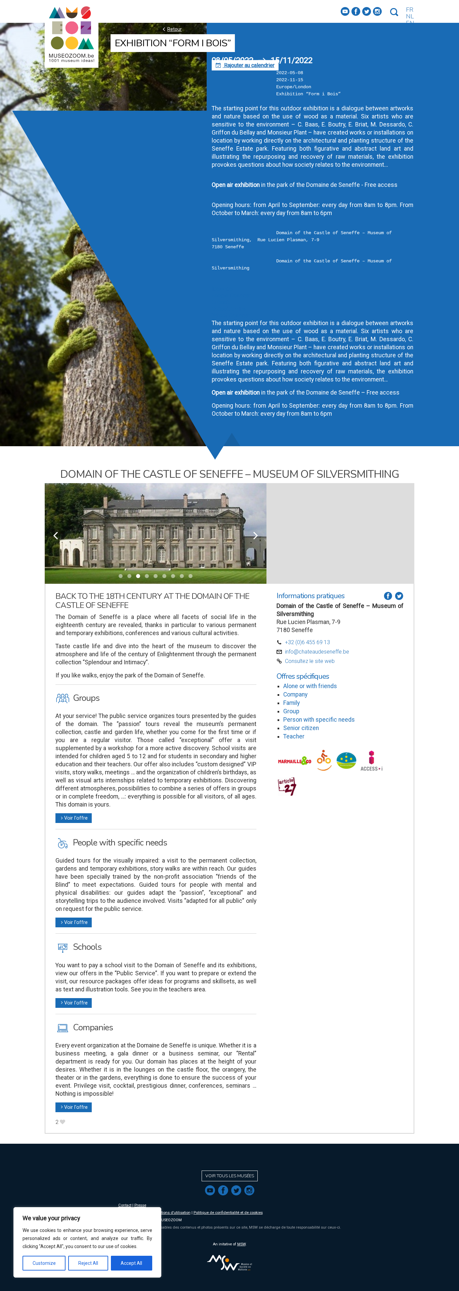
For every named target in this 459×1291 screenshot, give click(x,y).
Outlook (221, 302)
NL (410, 16)
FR (409, 10)
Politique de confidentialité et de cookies (228, 1212)
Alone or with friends (310, 686)
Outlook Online (229, 309)
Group (291, 711)
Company (295, 694)
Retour (171, 29)
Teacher (293, 736)
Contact (124, 1205)
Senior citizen (301, 728)
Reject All (88, 1263)
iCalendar (223, 289)
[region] (87, 1242)
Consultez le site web (310, 661)
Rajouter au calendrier (245, 65)
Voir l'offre (73, 818)
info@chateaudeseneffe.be (317, 652)
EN (410, 23)
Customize (44, 1263)
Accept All (131, 1263)
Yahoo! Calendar (230, 315)
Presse (140, 1205)
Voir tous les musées (229, 1176)
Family (291, 703)
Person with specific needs (319, 719)
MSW (241, 1244)
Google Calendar (231, 295)
